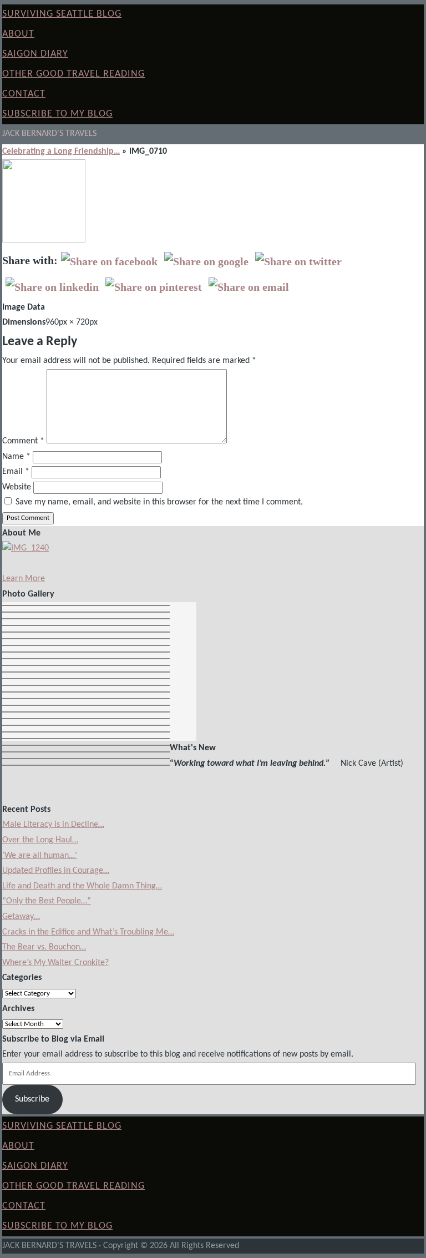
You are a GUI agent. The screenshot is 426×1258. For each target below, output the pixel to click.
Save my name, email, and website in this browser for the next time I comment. (159, 502)
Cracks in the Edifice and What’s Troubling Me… (88, 932)
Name (16, 456)
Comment (23, 441)
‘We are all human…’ (39, 855)
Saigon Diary (35, 54)
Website (16, 487)
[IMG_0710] (43, 240)
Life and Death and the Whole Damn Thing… (82, 886)
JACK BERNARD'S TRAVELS (49, 133)
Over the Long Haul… (40, 840)
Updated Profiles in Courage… (55, 870)
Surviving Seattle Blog (61, 14)
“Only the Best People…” (46, 901)
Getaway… (21, 916)
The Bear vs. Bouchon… (44, 947)
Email (15, 471)
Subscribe (32, 1099)
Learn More (23, 578)
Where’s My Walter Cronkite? (55, 962)
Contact (23, 94)
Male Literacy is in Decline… (53, 824)
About (18, 34)
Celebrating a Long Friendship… (61, 151)
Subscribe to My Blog (57, 114)
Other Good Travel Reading (73, 74)
